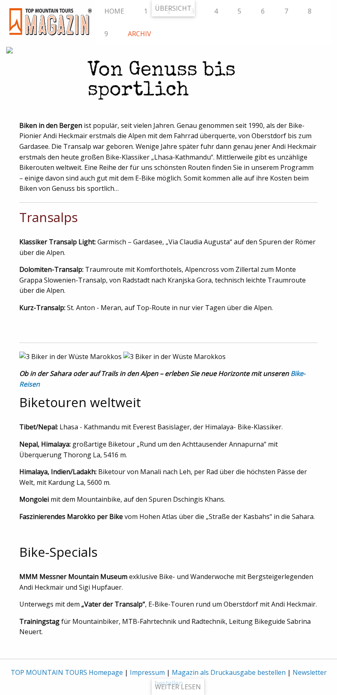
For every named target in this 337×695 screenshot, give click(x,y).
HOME (114, 11)
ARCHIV (139, 33)
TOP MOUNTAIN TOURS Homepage (67, 672)
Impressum (147, 672)
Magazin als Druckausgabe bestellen (229, 672)
